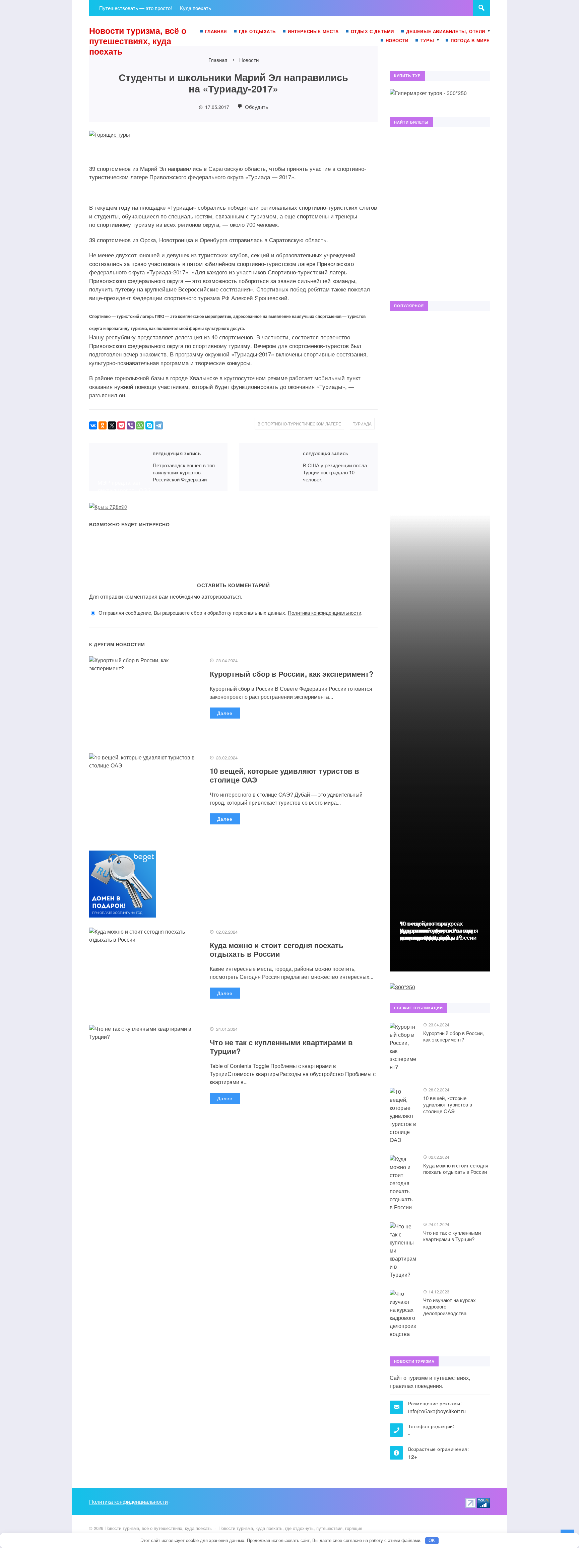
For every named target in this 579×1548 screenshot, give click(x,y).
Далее (225, 713)
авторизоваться (221, 596)
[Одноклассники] (103, 425)
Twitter (410, 52)
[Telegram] (159, 425)
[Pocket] (121, 425)
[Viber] (131, 425)
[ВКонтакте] (93, 425)
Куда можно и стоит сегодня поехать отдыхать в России (276, 949)
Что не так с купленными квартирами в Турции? (281, 1046)
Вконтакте (396, 52)
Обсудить (256, 106)
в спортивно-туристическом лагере (299, 423)
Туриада (362, 423)
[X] (112, 425)
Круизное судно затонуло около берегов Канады (331, 510)
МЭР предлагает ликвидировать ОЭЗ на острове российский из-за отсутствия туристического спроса (133, 498)
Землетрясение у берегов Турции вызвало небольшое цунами (231, 506)
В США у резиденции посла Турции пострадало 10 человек (267, 467)
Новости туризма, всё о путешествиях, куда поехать (137, 41)
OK (432, 1540)
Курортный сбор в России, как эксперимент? (291, 673)
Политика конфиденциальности (324, 612)
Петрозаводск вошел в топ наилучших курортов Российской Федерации (116, 467)
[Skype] (149, 425)
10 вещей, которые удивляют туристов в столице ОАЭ (284, 775)
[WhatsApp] (140, 425)
